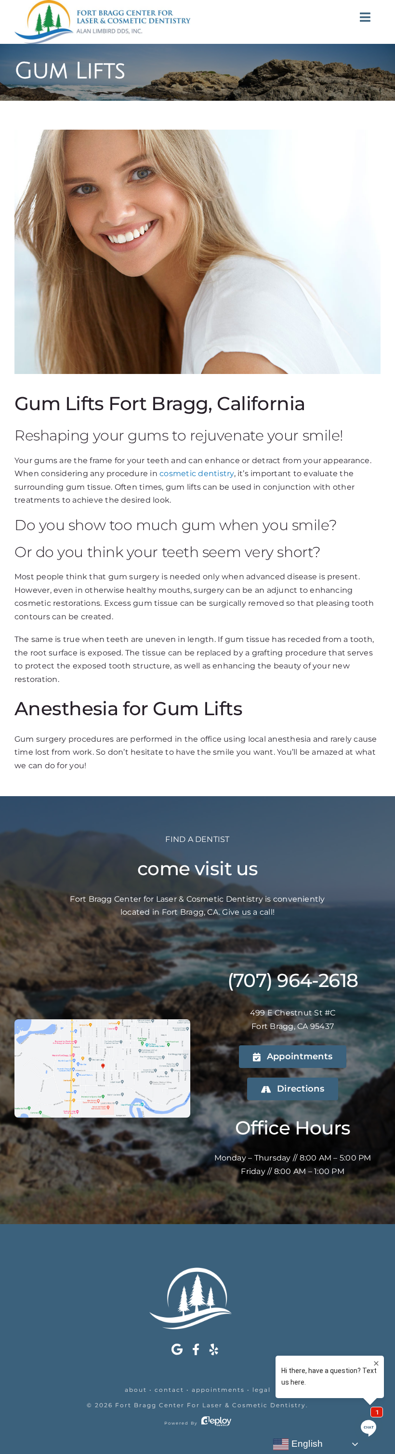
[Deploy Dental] (216, 1423)
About (136, 1389)
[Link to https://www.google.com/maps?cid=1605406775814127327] (177, 1349)
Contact (169, 1389)
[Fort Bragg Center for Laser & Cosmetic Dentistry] (197, 1271)
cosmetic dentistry (196, 473)
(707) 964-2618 (292, 980)
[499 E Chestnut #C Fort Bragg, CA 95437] (102, 1022)
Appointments (218, 1389)
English (306, 1444)
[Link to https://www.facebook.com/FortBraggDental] (195, 1349)
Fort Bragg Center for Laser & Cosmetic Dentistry (210, 1405)
